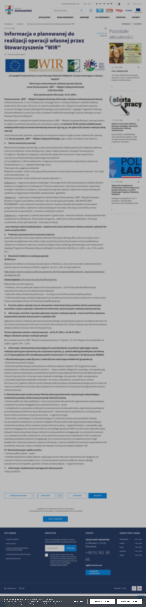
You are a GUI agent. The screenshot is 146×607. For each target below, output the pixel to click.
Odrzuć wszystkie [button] (102, 601)
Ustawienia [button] (78, 601)
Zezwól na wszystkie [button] (129, 601)
